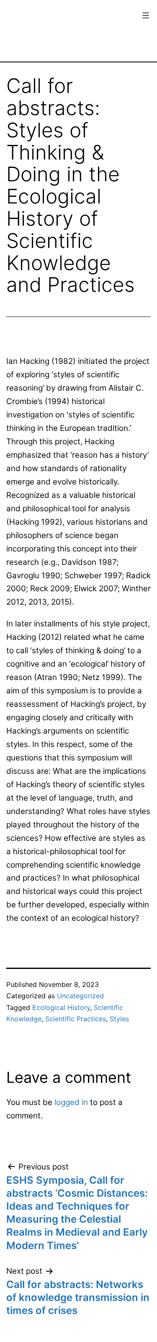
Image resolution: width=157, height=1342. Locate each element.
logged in (71, 1102)
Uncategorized (80, 996)
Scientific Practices (75, 1019)
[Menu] (144, 15)
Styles (119, 1019)
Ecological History (61, 1007)
